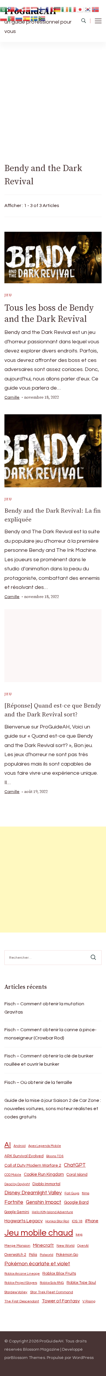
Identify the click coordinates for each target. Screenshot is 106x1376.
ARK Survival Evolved (24, 1156)
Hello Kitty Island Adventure (52, 1212)
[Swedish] (34, 18)
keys (79, 1234)
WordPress (83, 1358)
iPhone (91, 1221)
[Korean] (88, 9)
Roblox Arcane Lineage (22, 1273)
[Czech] (19, 9)
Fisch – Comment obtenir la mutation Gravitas (44, 1007)
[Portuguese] (11, 18)
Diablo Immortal (46, 1184)
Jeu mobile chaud (38, 1232)
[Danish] (27, 9)
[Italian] (73, 9)
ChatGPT (75, 1165)
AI (7, 1144)
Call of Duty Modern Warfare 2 (32, 1165)
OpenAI (83, 1245)
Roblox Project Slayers (20, 1282)
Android (20, 1146)
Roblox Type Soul (81, 1283)
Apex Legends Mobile (44, 1146)
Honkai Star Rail (57, 1221)
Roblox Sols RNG (52, 1282)
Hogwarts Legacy (23, 1220)
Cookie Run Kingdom (44, 1174)
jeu (8, 295)
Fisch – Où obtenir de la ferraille (38, 1082)
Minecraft (43, 1245)
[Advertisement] (53, 98)
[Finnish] (42, 9)
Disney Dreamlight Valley (33, 1192)
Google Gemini (16, 1212)
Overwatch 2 (15, 1255)
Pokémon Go (67, 1255)
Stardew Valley (15, 1292)
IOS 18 (77, 1221)
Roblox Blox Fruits (59, 1273)
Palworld (46, 1254)
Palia (33, 1255)
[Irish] (65, 9)
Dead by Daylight (17, 1184)
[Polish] (4, 18)
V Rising (88, 1301)
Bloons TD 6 (55, 1156)
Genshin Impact (43, 1202)
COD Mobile (12, 1174)
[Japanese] (80, 9)
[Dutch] (34, 9)
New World (65, 1246)
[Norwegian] (96, 9)
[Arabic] (4, 9)
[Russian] (19, 18)
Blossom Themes (28, 1358)
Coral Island (77, 1175)
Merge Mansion (17, 1246)
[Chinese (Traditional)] (11, 9)
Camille (11, 397)
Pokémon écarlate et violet (37, 1263)
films (85, 1193)
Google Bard (76, 1202)
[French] (50, 9)
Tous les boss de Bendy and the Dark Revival (49, 313)
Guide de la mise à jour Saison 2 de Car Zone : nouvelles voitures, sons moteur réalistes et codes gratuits (52, 1108)
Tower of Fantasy (61, 1301)
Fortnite (13, 1202)
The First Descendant (21, 1301)
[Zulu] (42, 18)
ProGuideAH (51, 1341)
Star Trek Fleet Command (51, 1292)
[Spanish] (27, 18)
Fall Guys (71, 1193)
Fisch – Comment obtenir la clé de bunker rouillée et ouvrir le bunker (48, 1060)
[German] (57, 9)
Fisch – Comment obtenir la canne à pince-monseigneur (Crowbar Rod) (50, 1033)
